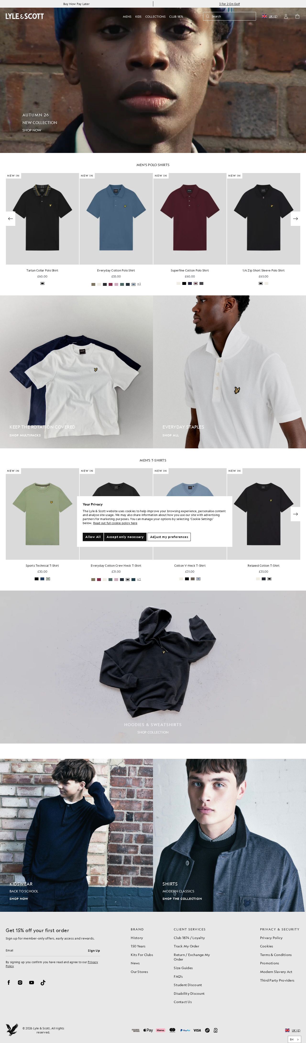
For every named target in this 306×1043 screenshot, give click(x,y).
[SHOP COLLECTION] (153, 667)
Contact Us (183, 1002)
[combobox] (294, 1039)
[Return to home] (12, 1030)
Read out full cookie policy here (115, 523)
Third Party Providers (277, 980)
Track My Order (186, 946)
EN (292, 1039)
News (135, 963)
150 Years (138, 946)
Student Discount (188, 985)
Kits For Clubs (142, 954)
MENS (127, 16)
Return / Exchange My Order (192, 957)
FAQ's (178, 976)
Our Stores (139, 971)
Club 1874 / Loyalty (189, 937)
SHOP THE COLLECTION (182, 898)
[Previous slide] (10, 219)
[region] (154, 521)
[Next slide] (295, 514)
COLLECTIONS (155, 16)
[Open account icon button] (286, 16)
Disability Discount (189, 993)
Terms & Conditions (276, 954)
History (137, 937)
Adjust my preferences (169, 537)
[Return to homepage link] (25, 16)
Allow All (93, 537)
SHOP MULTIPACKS (25, 435)
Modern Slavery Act (276, 971)
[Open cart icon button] (297, 16)
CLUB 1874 (176, 16)
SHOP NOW (19, 898)
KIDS (138, 16)
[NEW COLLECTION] (153, 76)
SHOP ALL (171, 435)
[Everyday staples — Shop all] (229, 371)
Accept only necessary (125, 537)
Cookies (266, 946)
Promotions (269, 963)
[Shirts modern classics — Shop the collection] (229, 835)
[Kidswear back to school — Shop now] (76, 835)
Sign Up (94, 950)
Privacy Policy (271, 937)
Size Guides (183, 968)
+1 (139, 284)
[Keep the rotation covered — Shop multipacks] (76, 371)
